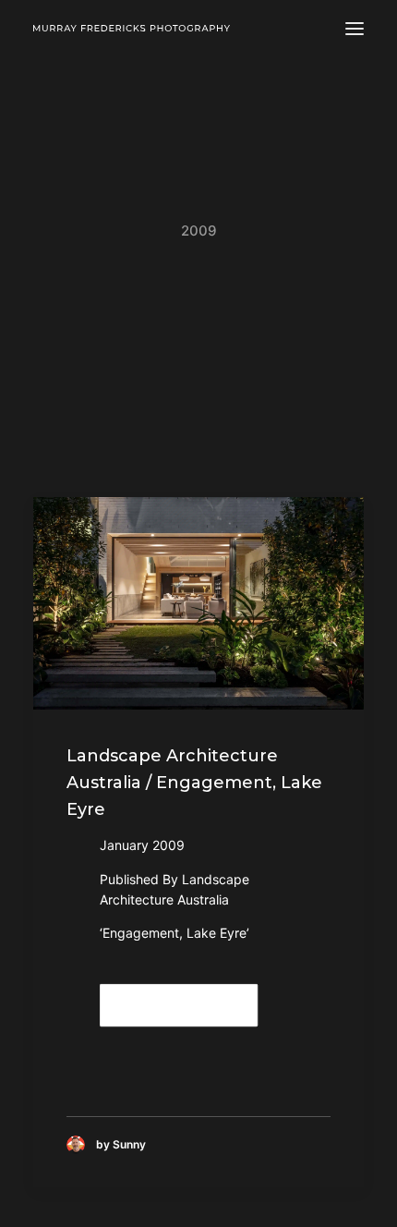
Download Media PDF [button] (180, 1005)
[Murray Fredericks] (131, 28)
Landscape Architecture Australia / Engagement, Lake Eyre (194, 783)
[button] (354, 28)
